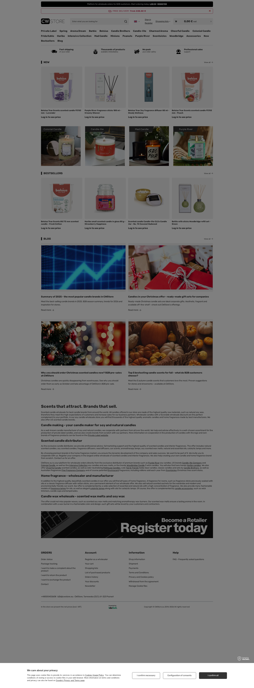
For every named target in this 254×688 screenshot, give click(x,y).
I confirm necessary (146, 675)
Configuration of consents (179, 675)
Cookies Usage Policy (94, 675)
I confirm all (213, 675)
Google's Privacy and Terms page (70, 680)
